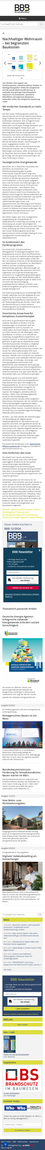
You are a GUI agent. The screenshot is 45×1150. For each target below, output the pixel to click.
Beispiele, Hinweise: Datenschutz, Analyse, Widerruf (22, 595)
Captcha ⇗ (32, 583)
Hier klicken (25, 580)
